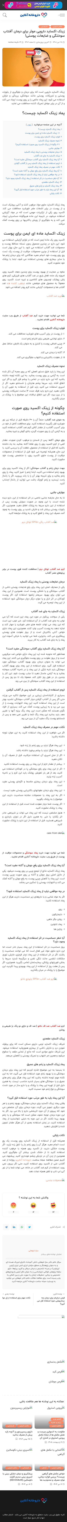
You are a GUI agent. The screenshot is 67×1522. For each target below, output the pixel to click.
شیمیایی (44, 26)
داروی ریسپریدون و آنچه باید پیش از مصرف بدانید (18, 1433)
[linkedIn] (14, 1227)
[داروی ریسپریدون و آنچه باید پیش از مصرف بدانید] (17, 1417)
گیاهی (44, 1468)
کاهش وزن (57, 1419)
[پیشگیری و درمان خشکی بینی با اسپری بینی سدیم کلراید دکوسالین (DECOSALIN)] (17, 1459)
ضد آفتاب (27, 315)
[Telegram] (6, 1227)
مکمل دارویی (57, 26)
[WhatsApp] (22, 1227)
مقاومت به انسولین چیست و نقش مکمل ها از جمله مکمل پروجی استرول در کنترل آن (51, 1435)
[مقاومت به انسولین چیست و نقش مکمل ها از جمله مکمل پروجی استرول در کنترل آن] (50, 1417)
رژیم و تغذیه (56, 1422)
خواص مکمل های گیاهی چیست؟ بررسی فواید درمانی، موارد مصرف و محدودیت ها (51, 1477)
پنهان (29, 125)
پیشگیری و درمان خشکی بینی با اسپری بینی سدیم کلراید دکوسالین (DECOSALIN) (17, 1477)
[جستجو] (5, 15)
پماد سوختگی (31, 853)
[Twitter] (29, 1227)
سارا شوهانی (33, 1250)
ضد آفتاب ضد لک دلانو (49, 1026)
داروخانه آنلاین (57, 319)
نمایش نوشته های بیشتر (51, 1254)
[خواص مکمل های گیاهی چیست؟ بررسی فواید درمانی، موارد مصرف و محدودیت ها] (50, 1459)
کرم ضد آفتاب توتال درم (52, 569)
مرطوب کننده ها (16, 283)
